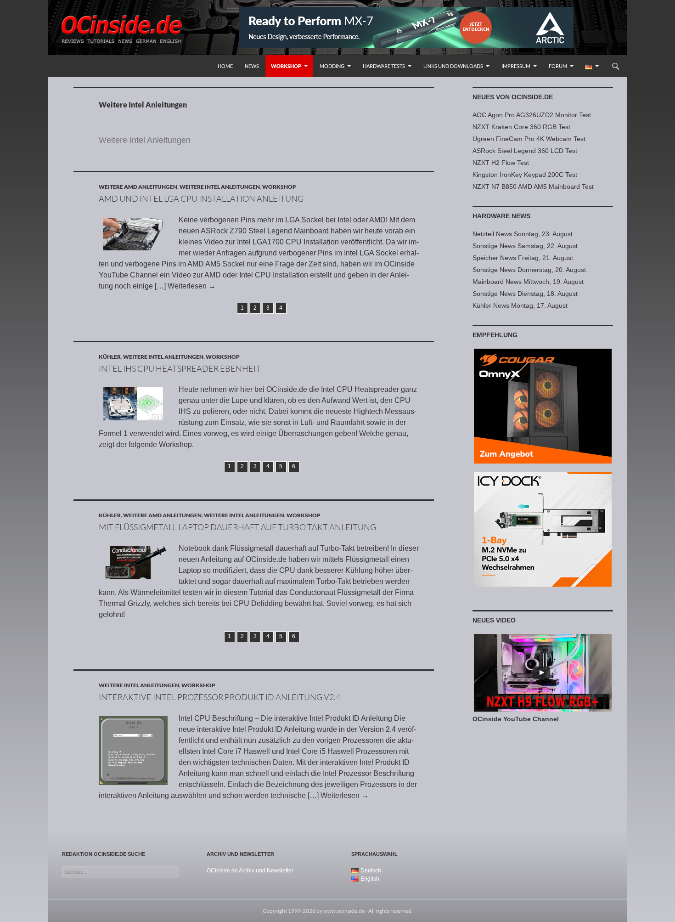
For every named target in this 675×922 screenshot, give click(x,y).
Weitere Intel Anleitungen (220, 186)
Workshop (286, 66)
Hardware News (501, 216)
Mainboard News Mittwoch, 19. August (528, 281)
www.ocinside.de (344, 910)
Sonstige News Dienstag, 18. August (525, 293)
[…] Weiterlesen (185, 286)
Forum (558, 66)
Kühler (110, 356)
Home (225, 66)
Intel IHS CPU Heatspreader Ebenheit (180, 368)
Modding (332, 66)
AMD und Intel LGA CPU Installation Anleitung (201, 198)
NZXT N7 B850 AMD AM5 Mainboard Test (533, 186)
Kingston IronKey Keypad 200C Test (524, 174)
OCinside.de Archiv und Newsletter (250, 870)
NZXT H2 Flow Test (500, 162)
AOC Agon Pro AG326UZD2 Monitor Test (531, 115)
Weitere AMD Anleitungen (138, 186)
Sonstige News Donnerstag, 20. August (529, 269)
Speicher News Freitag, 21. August (522, 257)
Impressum (515, 66)
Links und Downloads (453, 66)
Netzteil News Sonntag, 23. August (522, 234)
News (252, 66)
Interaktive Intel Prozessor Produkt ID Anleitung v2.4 (219, 697)
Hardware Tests (384, 66)
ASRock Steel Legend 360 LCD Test (524, 150)
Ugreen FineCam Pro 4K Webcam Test (528, 138)
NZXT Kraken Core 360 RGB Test (521, 126)
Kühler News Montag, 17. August (520, 305)
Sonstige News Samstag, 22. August (525, 245)
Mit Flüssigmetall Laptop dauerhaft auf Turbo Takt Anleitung (237, 527)
